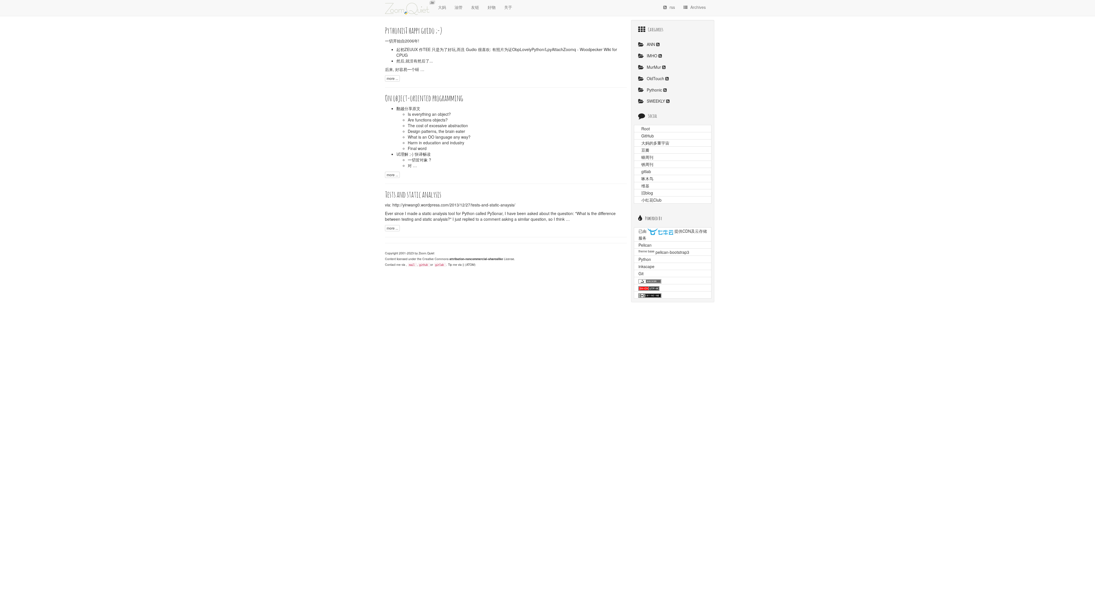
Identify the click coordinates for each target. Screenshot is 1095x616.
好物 (492, 7)
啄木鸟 (647, 178)
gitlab (439, 264)
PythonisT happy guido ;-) (413, 30)
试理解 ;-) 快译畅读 (413, 154)
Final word (417, 148)
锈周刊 (647, 164)
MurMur (654, 67)
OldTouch (656, 78)
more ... (392, 78)
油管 (459, 7)
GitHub (647, 136)
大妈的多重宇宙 (655, 143)
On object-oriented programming (424, 98)
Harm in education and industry (436, 142)
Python (644, 259)
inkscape (646, 266)
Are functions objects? (428, 120)
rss (672, 7)
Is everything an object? (429, 114)
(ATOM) (470, 264)
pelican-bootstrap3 (672, 252)
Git (641, 273)
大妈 (442, 7)
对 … (412, 165)
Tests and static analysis (413, 194)
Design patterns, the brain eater (436, 131)
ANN (651, 44)
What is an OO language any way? (439, 137)
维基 (645, 186)
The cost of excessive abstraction (438, 125)
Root (645, 128)
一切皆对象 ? (419, 160)
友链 (475, 7)
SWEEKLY (656, 101)
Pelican (645, 245)
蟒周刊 (647, 157)
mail (412, 264)
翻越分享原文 (408, 108)
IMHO (652, 55)
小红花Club (651, 200)
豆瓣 (645, 150)
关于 (508, 7)
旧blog (647, 193)
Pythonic (655, 90)
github (423, 264)
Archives (698, 7)
